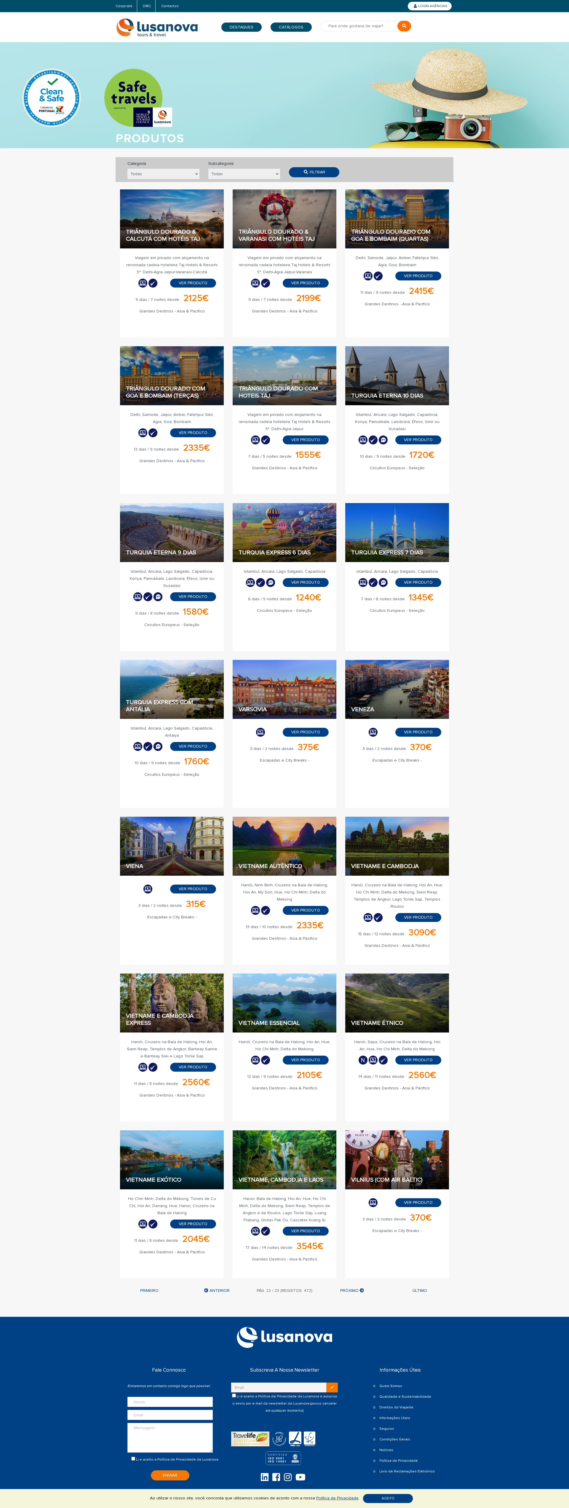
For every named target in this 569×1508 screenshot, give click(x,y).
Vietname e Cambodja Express (160, 1019)
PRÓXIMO (350, 1290)
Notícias (386, 1450)
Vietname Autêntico (270, 866)
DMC (147, 6)
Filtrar (317, 172)
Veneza (362, 709)
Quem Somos (390, 1386)
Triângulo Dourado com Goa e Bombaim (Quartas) (391, 235)
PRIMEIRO (149, 1290)
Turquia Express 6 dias (275, 552)
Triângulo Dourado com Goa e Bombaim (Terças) (165, 392)
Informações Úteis (394, 1418)
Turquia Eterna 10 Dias (387, 395)
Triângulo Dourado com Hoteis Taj (278, 392)
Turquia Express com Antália (159, 706)
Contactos (170, 6)
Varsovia (253, 709)
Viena (134, 866)
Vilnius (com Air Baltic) (386, 1179)
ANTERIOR (219, 1290)
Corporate (124, 6)
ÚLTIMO (420, 1290)
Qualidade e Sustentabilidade (405, 1396)
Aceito (388, 1498)
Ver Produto (193, 282)
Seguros (386, 1428)
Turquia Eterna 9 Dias (161, 552)
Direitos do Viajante (396, 1407)
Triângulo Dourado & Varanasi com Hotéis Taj (277, 235)
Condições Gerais (394, 1439)
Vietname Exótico (153, 1179)
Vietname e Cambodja (385, 866)
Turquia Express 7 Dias (387, 552)
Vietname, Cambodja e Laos (281, 1179)
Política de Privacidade (176, 1459)
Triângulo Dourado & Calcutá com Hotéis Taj (163, 235)
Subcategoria (221, 163)
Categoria (136, 163)
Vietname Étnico (377, 1023)
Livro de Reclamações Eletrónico (407, 1471)
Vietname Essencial (269, 1023)
